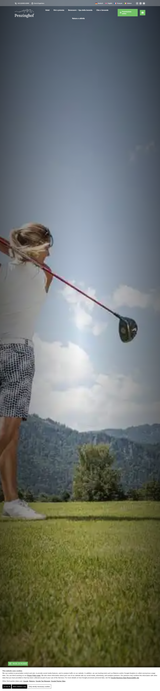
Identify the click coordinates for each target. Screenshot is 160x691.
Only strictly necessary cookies (39, 686)
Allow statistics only (19, 686)
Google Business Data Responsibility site (125, 678)
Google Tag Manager (43, 681)
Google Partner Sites (58, 681)
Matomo (32, 681)
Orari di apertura (39, 3)
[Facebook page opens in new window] (137, 3)
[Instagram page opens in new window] (140, 3)
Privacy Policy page (33, 675)
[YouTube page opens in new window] (143, 3)
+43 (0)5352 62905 (23, 3)
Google (25, 681)
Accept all (6, 686)
